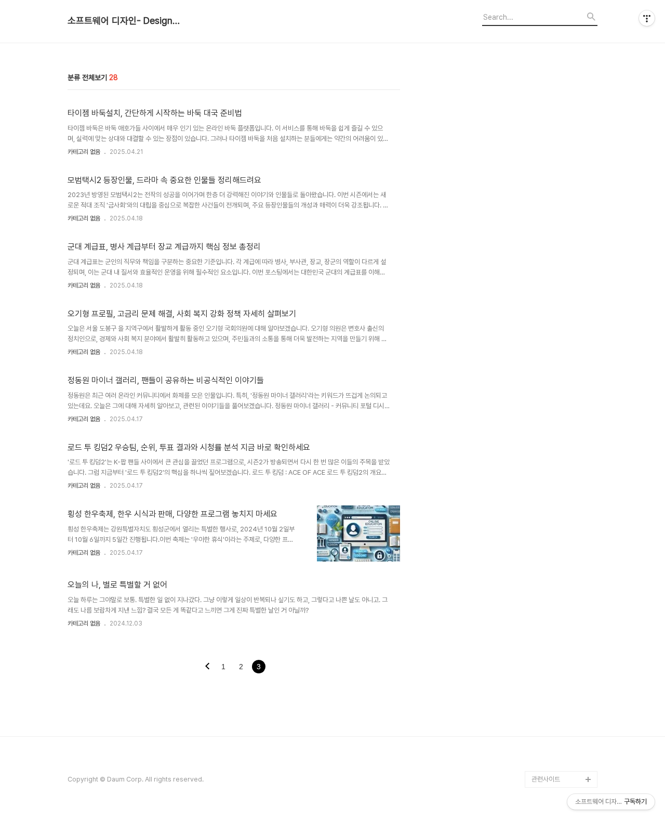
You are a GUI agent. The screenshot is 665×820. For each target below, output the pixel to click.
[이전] (207, 667)
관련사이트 (545, 779)
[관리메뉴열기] (647, 18)
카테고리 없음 (84, 151)
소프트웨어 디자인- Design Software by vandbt (125, 21)
